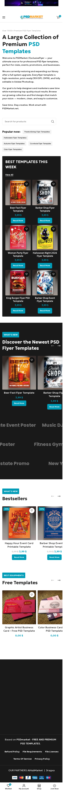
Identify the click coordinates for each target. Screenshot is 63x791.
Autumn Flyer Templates (14, 150)
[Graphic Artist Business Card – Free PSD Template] (18, 607)
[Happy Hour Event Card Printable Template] (18, 524)
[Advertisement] (31, 696)
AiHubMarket (34, 769)
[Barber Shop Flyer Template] (43, 199)
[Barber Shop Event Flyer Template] (43, 286)
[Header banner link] (30, 3)
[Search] (50, 128)
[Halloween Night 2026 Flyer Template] (43, 243)
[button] (50, 349)
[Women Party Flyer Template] (17, 243)
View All (9, 181)
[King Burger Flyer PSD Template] (17, 286)
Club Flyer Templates (39, 156)
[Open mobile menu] (4, 17)
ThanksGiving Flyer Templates (37, 139)
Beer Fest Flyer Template (18, 394)
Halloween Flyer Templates (15, 145)
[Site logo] (30, 16)
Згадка (49, 769)
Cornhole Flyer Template (14, 156)
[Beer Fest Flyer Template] (17, 199)
